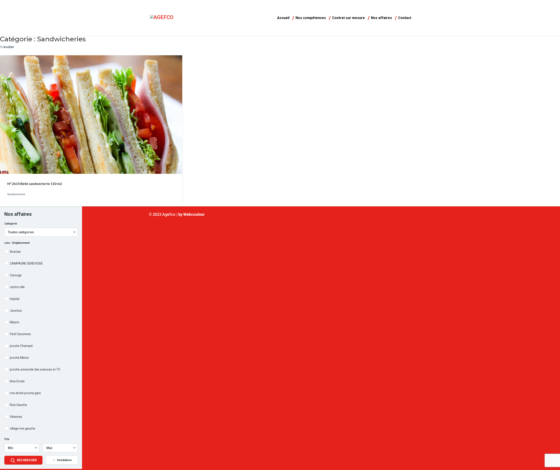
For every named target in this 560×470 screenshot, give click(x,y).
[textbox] (41, 232)
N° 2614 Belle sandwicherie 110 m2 (34, 183)
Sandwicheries (16, 194)
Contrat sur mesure (348, 18)
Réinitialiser (64, 460)
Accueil (283, 18)
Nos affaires (381, 18)
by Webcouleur (191, 214)
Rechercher (27, 460)
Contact (404, 18)
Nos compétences (311, 18)
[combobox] (41, 232)
